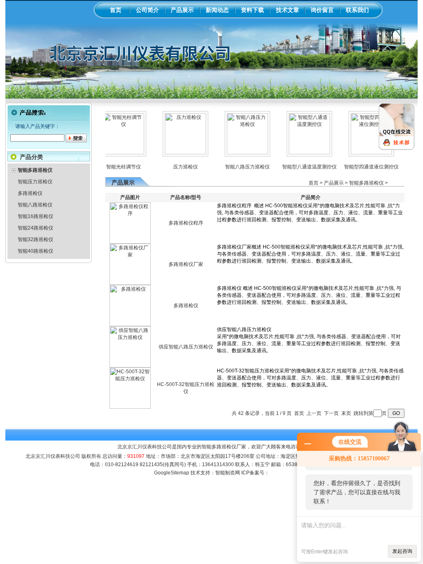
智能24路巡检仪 (35, 228)
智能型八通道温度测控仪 (300, 167)
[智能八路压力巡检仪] (238, 153)
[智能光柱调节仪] (114, 153)
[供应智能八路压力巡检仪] (130, 366)
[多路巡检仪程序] (130, 242)
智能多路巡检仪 (366, 183)
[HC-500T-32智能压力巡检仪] (130, 407)
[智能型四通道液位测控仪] (362, 153)
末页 (346, 413)
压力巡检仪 (176, 167)
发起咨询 (402, 551)
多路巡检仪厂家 (186, 264)
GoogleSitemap (171, 473)
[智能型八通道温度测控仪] (300, 153)
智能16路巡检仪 (35, 216)
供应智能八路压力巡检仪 (186, 347)
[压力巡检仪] (176, 153)
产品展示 (182, 10)
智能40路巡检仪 (35, 251)
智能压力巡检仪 (35, 182)
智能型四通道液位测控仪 (362, 167)
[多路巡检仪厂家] (130, 283)
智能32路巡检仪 (35, 239)
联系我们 (357, 10)
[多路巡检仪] (130, 324)
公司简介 (147, 10)
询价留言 (322, 10)
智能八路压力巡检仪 (238, 167)
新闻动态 (217, 10)
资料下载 (252, 10)
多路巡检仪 (30, 193)
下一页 (331, 413)
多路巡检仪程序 (186, 223)
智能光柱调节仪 (114, 167)
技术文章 (287, 10)
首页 (115, 10)
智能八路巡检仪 (35, 205)
